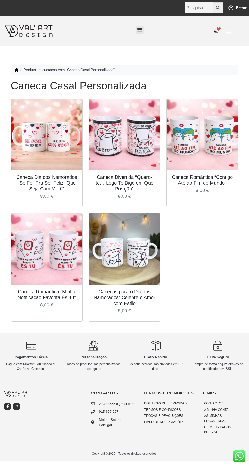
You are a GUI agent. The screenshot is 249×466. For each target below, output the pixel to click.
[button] (140, 30)
